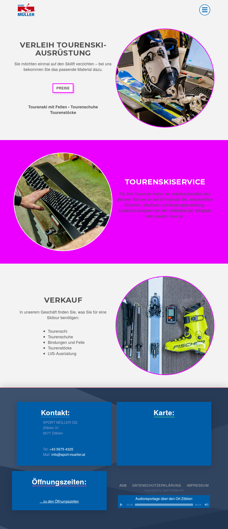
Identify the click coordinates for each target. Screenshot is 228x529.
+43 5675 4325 (61, 449)
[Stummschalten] (206, 504)
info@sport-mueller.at (68, 454)
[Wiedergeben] (121, 504)
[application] (164, 504)
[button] (204, 9)
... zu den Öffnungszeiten (59, 501)
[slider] (164, 505)
